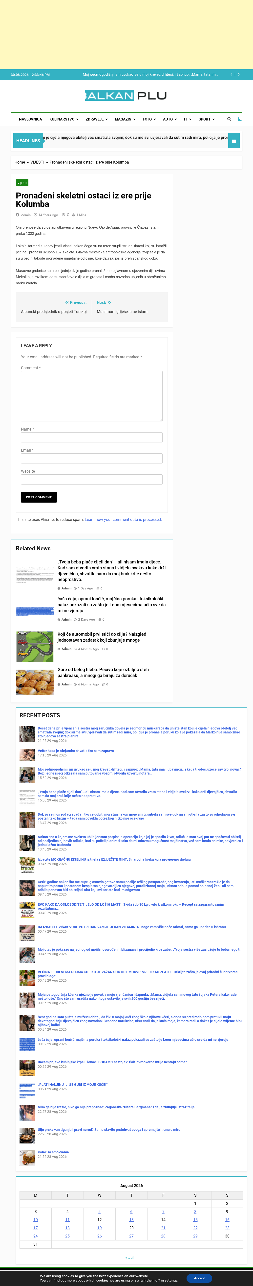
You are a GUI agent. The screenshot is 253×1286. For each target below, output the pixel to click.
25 (67, 1236)
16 (227, 1219)
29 (195, 1236)
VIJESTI (22, 183)
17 (35, 1228)
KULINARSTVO (61, 119)
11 (67, 1219)
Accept (199, 1278)
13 (131, 1219)
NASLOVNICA (30, 119)
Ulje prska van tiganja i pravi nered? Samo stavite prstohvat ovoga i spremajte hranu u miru (109, 1130)
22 (195, 1228)
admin (26, 214)
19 (99, 1228)
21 (163, 1228)
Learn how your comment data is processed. (123, 519)
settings (171, 1280)
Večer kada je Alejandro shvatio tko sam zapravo (76, 751)
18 (67, 1228)
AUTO (168, 119)
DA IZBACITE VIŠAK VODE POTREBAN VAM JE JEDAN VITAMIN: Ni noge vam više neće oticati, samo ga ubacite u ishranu (132, 927)
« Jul (129, 1257)
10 (35, 1219)
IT (185, 119)
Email (27, 450)
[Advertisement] (126, 34)
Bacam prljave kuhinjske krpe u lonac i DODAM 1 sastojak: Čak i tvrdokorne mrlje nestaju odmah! (113, 1062)
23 (227, 1228)
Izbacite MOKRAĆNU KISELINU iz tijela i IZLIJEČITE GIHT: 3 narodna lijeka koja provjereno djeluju (114, 859)
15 (195, 1219)
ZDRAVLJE (95, 119)
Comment (31, 367)
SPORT (205, 119)
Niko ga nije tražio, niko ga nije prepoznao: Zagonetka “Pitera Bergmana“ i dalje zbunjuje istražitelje (116, 1107)
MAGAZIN (123, 119)
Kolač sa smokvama (53, 1152)
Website (28, 471)
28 (163, 1236)
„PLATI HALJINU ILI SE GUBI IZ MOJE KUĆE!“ (73, 1085)
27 (131, 1236)
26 (99, 1236)
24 (35, 1236)
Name (27, 429)
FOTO (147, 119)
